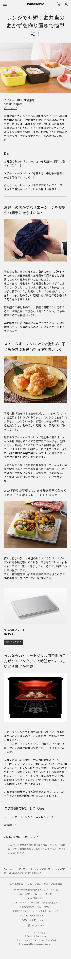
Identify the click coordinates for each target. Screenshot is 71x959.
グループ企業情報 (53, 883)
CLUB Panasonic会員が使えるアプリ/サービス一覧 (35, 889)
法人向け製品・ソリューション (25, 883)
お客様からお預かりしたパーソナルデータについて (35, 911)
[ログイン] (66, 4)
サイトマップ (46, 893)
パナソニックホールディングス (35, 919)
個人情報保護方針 (49, 902)
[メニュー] (5, 4)
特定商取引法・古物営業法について (35, 915)
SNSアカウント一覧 (28, 893)
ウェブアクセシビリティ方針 (26, 902)
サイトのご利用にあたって (35, 898)
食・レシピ (10, 108)
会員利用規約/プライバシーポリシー (35, 906)
